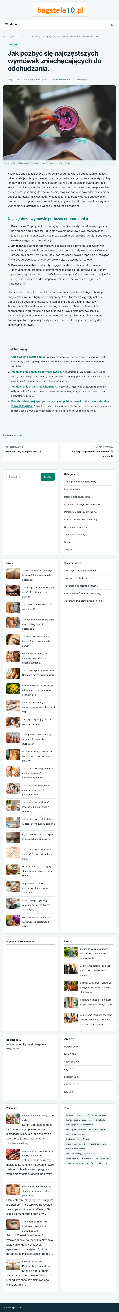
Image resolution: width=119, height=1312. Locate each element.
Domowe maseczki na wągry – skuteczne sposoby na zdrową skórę (37, 871)
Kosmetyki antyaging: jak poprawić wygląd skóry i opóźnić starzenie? (35, 658)
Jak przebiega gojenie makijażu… (81, 585)
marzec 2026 (71, 1084)
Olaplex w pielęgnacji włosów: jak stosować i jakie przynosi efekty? (37, 756)
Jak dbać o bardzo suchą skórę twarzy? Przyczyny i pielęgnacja (38, 624)
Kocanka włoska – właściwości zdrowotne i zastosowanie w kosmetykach (37, 690)
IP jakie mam (87, 1158)
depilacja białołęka (97, 1120)
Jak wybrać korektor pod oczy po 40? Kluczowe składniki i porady (95, 970)
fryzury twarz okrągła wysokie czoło (81, 1153)
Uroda (67, 542)
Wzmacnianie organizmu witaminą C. (34, 386)
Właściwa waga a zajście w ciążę (23, 451)
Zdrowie (23, 36)
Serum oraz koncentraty (76, 527)
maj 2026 (69, 1069)
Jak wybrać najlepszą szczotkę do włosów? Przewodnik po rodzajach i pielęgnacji (96, 1019)
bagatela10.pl (64, 80)
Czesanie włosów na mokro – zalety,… (83, 593)
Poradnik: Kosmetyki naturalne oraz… (83, 504)
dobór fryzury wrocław (75, 1134)
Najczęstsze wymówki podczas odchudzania (47, 218)
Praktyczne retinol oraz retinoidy (80, 519)
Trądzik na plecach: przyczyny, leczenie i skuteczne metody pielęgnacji (38, 575)
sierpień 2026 (71, 1046)
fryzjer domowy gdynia (75, 1144)
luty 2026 (69, 1092)
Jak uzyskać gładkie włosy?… (79, 578)
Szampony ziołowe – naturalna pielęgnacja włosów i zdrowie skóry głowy (95, 987)
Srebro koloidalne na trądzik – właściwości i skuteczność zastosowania (95, 953)
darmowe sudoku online (76, 1120)
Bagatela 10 (15, 1307)
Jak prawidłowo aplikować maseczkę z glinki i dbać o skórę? (35, 807)
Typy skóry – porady (74, 534)
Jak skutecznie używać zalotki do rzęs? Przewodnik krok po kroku (37, 854)
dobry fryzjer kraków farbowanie (79, 1125)
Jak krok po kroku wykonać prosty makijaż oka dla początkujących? (36, 790)
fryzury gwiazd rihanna (75, 1149)
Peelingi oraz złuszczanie (77, 496)
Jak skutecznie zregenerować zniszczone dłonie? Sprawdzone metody (37, 773)
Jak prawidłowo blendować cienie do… (84, 600)
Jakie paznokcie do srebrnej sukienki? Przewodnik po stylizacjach (36, 739)
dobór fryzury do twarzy (76, 1129)
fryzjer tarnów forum (97, 1144)
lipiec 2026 (70, 1054)
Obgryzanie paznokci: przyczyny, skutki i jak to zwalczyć (35, 888)
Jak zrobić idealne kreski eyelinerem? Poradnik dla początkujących (35, 1226)
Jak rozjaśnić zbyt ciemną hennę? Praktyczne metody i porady (36, 641)
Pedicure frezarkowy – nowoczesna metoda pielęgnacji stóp (38, 707)
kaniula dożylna (102, 1158)
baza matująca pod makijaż (77, 1115)
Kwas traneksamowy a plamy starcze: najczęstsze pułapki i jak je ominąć (37, 1191)
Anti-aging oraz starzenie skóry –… (82, 481)
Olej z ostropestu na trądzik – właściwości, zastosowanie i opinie (37, 922)
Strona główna (9, 36)
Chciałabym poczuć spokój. (28, 356)
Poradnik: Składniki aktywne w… (80, 511)
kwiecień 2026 (71, 1076)
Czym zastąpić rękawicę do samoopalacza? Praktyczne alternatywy (36, 905)
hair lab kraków (72, 1158)
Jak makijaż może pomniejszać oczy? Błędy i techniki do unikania (38, 592)
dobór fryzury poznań (98, 1129)
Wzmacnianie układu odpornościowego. (36, 371)
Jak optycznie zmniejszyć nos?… (81, 570)
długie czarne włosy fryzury (77, 1139)
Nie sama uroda (72, 489)
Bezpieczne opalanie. (33, 1261)
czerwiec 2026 (72, 1061)
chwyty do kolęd (99, 1115)
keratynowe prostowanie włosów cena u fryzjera (86, 1163)
